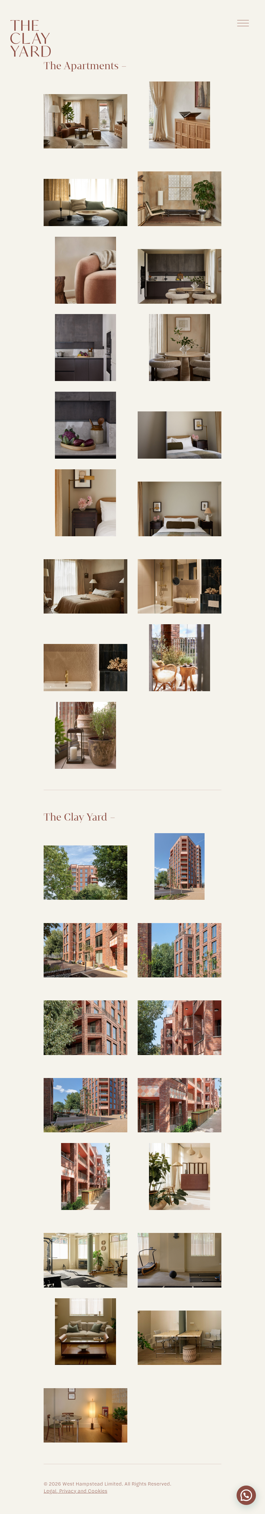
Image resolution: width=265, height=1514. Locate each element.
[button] (246, 1495)
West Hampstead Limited (92, 1483)
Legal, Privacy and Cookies (75, 1490)
